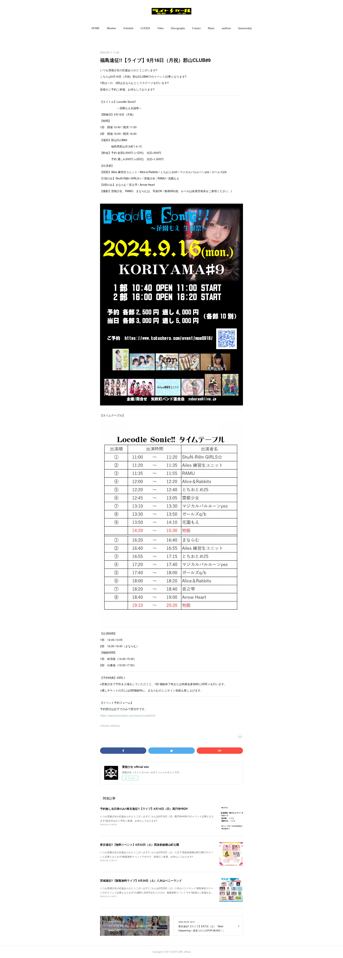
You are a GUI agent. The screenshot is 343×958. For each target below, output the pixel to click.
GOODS (145, 28)
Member (111, 28)
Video (160, 28)
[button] (96, 28)
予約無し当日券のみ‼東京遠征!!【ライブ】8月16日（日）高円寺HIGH (144, 809)
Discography (178, 28)
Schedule (128, 28)
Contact (196, 28)
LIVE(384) (104, 725)
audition (226, 28)
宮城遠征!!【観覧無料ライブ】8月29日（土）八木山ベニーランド (141, 880)
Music (211, 28)
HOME (96, 28)
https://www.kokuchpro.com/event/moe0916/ (128, 715)
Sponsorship (245, 28)
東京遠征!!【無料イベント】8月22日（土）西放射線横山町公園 (139, 844)
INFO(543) (115, 725)
